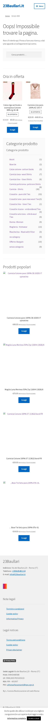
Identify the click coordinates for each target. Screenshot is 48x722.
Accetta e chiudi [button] (33, 718)
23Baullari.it (13, 5)
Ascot (11, 159)
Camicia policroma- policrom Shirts (25, 184)
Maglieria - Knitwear (18, 227)
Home (7, 16)
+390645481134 (18, 571)
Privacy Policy (10, 660)
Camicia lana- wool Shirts (20, 174)
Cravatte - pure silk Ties (19, 194)
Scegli (12, 129)
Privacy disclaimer (14, 649)
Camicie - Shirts (16, 189)
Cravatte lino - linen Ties (20, 204)
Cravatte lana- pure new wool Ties (24, 199)
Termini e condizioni (15, 608)
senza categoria (16, 246)
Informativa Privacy (15, 618)
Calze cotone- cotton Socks (21, 169)
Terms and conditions (15, 640)
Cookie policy (12, 613)
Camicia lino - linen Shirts (20, 179)
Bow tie (12, 164)
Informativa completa (16, 718)
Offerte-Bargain (16, 241)
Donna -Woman (16, 222)
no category (14, 237)
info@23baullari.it (18, 574)
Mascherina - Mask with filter (22, 232)
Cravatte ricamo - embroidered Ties (25, 209)
